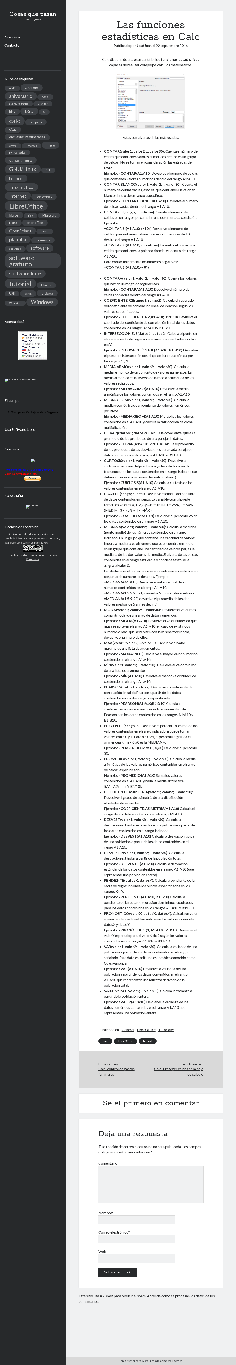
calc (14, 121)
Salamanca (43, 240)
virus (28, 293)
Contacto (11, 45)
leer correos (44, 196)
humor (16, 178)
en (23, 412)
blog (12, 111)
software (40, 248)
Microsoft (49, 215)
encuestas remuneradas (27, 137)
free (51, 145)
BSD (29, 111)
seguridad (15, 248)
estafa (13, 145)
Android (31, 87)
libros (13, 215)
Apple (45, 96)
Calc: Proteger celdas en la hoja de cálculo (178, 1071)
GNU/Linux (22, 169)
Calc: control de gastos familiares (116, 1071)
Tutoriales (166, 1029)
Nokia (13, 223)
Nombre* (105, 1213)
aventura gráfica (18, 103)
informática (21, 187)
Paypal (44, 231)
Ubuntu (46, 285)
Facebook (31, 145)
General (128, 1029)
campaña (36, 122)
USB (12, 293)
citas (12, 129)
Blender (43, 103)
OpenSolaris (20, 230)
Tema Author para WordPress (137, 1360)
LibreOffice (26, 206)
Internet (17, 196)
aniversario (20, 96)
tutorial (20, 284)
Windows (42, 302)
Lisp (30, 215)
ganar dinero (20, 160)
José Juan (144, 45)
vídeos (47, 293)
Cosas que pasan (32, 14)
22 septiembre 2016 (172, 45)
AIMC (12, 88)
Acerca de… (13, 37)
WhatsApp (15, 302)
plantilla (17, 239)
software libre (25, 273)
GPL (48, 169)
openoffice (35, 223)
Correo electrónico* (114, 1232)
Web (102, 1251)
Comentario (107, 1163)
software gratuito (22, 261)
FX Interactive (17, 152)
